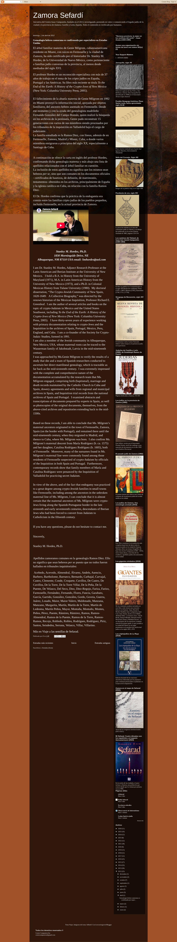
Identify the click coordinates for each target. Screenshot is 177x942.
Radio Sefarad (123, 800)
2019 (120, 850)
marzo (122, 904)
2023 (120, 838)
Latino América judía (125, 816)
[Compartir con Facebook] (62, 636)
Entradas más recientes (43, 643)
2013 (120, 868)
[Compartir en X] (60, 636)
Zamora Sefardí (58, 15)
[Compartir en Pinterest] (64, 636)
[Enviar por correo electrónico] (55, 636)
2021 (120, 844)
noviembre (123, 877)
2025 (120, 831)
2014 (120, 865)
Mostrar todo (140, 820)
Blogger (108, 925)
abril (121, 895)
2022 (120, 841)
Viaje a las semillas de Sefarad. (60, 631)
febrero (122, 907)
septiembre (123, 883)
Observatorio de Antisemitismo (128, 811)
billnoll (89, 925)
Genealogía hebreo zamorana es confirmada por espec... (129, 899)
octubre (122, 880)
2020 (120, 847)
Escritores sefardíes (124, 805)
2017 (120, 856)
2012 (120, 871)
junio (122, 892)
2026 (120, 828)
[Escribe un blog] (57, 636)
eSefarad (121, 794)
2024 (120, 834)
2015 (120, 862)
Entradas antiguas (102, 643)
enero (122, 910)
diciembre (123, 874)
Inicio (73, 643)
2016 (120, 859)
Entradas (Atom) (47, 648)
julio (121, 889)
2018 (120, 853)
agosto (122, 886)
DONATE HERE (123, 58)
